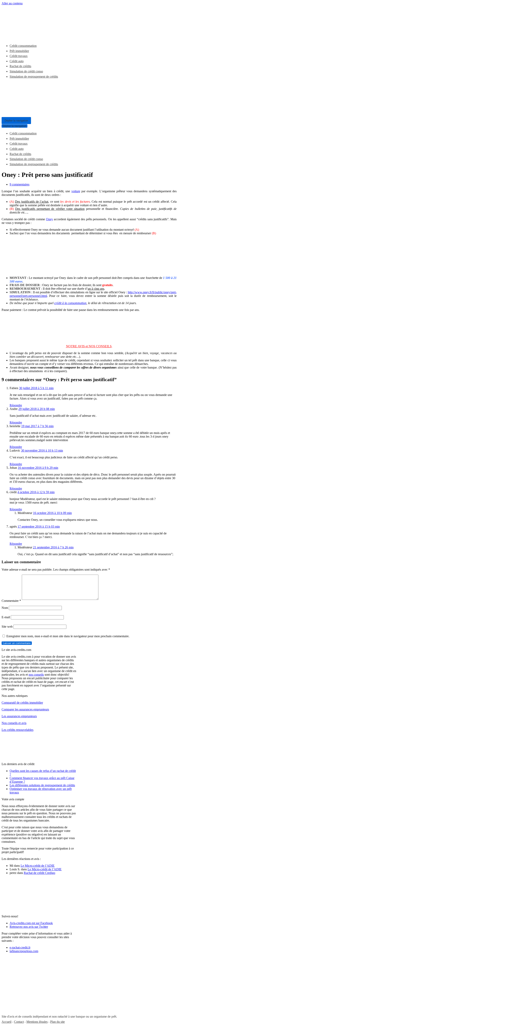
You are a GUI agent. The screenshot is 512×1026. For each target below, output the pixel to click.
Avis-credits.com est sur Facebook (31, 923)
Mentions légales (37, 1021)
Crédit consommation (23, 45)
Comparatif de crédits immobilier (22, 702)
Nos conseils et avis (14, 723)
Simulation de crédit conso (26, 71)
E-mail (6, 617)
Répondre (16, 405)
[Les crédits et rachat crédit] (32, 36)
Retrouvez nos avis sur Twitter (29, 926)
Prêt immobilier (19, 51)
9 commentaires (19, 184)
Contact (19, 1021)
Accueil (6, 1021)
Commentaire (11, 600)
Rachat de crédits (20, 66)
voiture (75, 191)
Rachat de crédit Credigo (39, 873)
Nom (5, 607)
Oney (49, 219)
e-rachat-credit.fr (20, 947)
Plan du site (57, 1021)
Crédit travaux (19, 56)
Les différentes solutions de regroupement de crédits (42, 785)
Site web (7, 626)
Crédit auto (17, 61)
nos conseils (36, 674)
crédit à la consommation (70, 303)
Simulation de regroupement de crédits (34, 76)
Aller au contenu (12, 3)
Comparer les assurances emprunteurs (25, 709)
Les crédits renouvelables (17, 729)
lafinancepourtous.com (24, 951)
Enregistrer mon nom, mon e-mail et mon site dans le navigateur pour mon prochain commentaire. (67, 636)
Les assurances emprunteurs (19, 716)
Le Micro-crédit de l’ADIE (38, 865)
